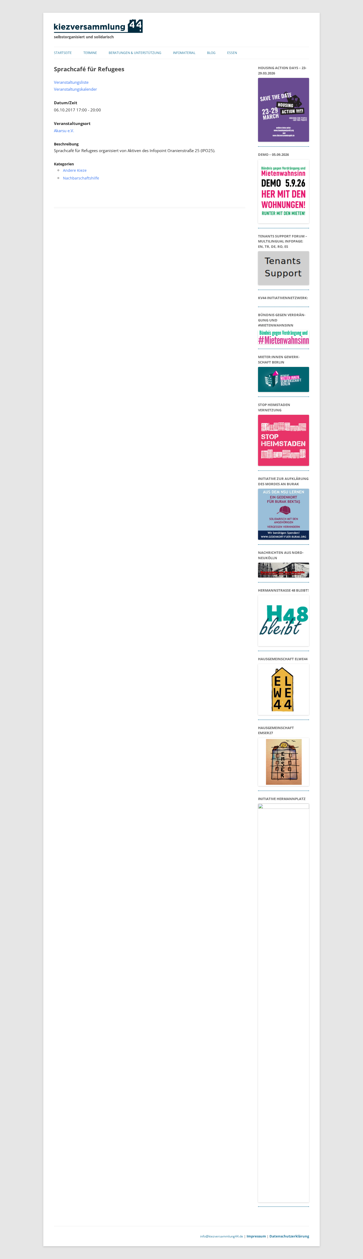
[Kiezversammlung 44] (98, 31)
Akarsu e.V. (64, 130)
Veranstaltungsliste (71, 82)
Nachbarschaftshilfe (81, 178)
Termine (90, 53)
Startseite (63, 53)
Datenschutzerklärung (289, 1236)
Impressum (256, 1236)
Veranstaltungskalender (75, 89)
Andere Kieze (75, 170)
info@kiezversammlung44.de (221, 1236)
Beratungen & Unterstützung (135, 53)
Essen (232, 53)
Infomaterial (184, 53)
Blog (211, 53)
